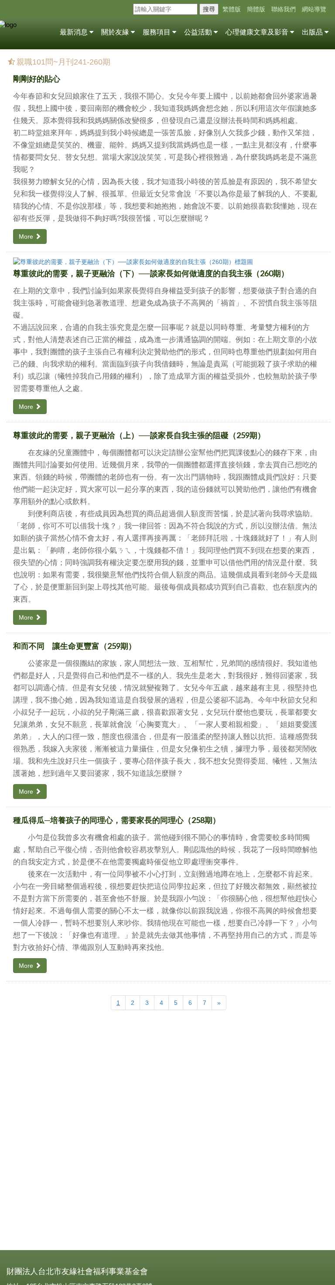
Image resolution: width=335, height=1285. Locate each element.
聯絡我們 (283, 9)
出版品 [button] (313, 32)
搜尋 (209, 9)
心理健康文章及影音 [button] (258, 32)
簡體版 (256, 9)
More (27, 236)
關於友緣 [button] (116, 32)
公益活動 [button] (199, 32)
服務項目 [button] (157, 32)
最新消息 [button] (74, 32)
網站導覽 (314, 9)
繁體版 (231, 9)
